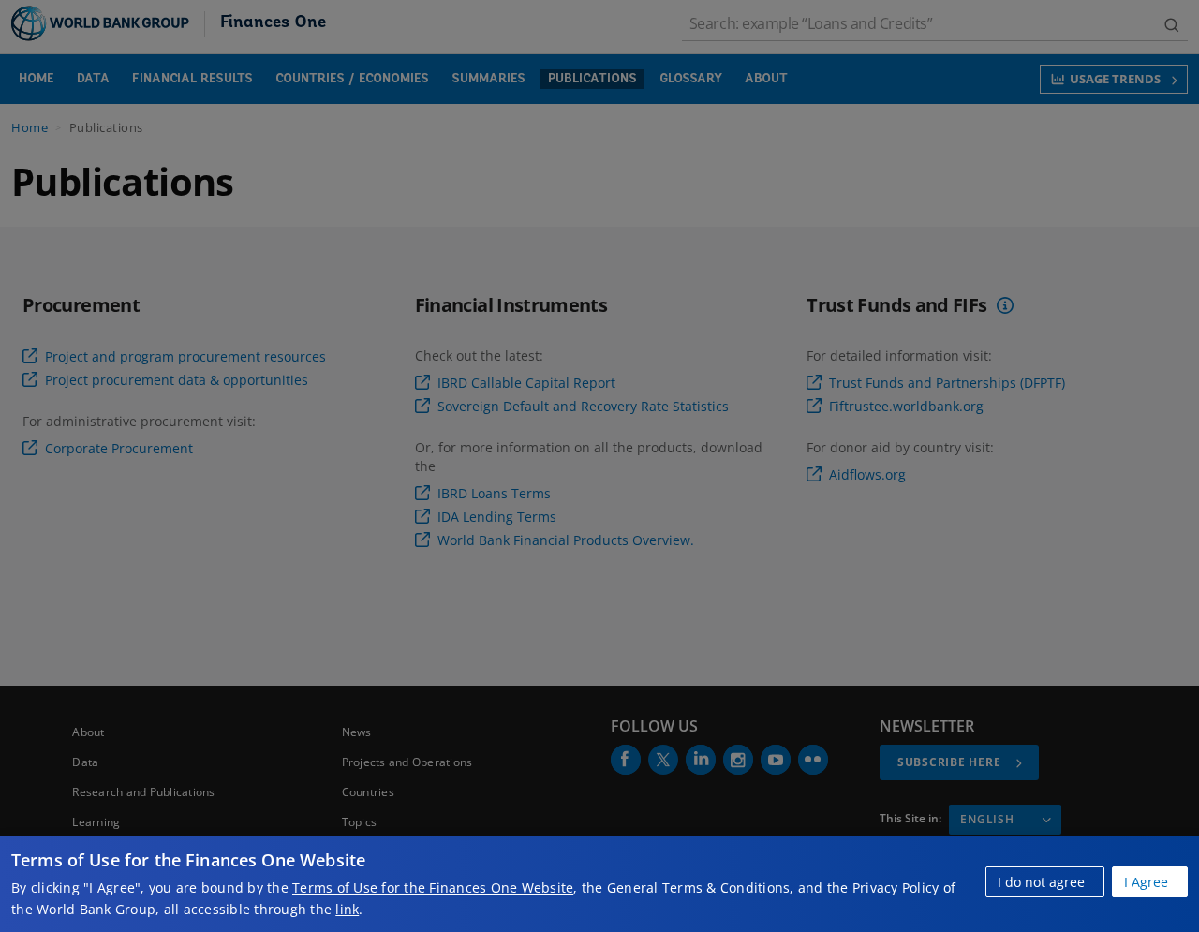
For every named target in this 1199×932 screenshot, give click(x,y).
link (347, 909)
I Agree (1146, 882)
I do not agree (1041, 882)
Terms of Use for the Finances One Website (432, 887)
